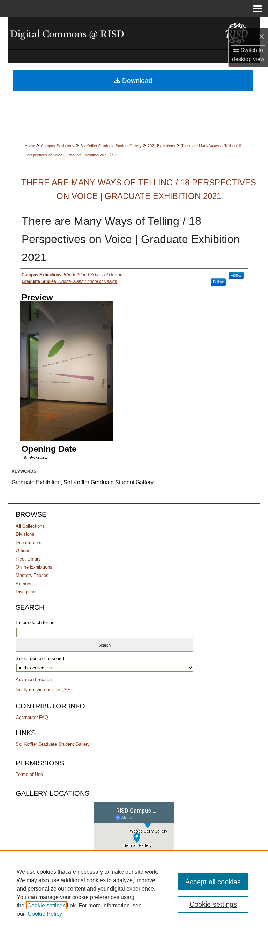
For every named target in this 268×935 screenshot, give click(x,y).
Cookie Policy (45, 914)
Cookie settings (46, 905)
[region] (134, 892)
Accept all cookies (213, 882)
